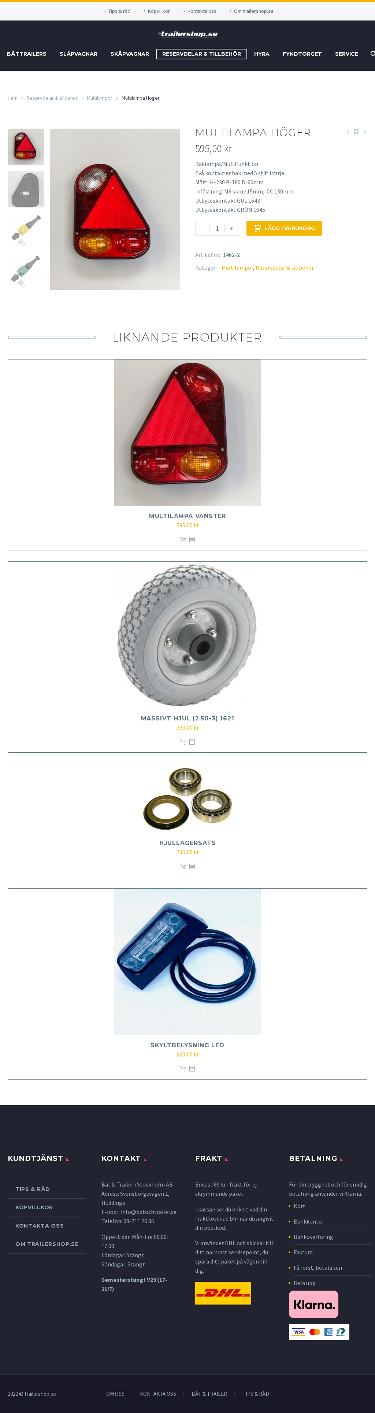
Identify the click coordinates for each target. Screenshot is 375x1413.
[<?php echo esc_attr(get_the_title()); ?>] (192, 540)
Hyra (262, 54)
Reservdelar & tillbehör (201, 54)
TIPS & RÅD (255, 1394)
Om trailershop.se (254, 11)
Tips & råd (119, 11)
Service (346, 54)
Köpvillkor (159, 11)
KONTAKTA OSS (158, 1394)
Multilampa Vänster (187, 516)
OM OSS (115, 1394)
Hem (13, 98)
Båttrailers (27, 54)
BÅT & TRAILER (209, 1394)
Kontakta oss (202, 11)
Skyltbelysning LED (187, 1045)
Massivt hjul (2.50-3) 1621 (187, 718)
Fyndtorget (302, 54)
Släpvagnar (78, 54)
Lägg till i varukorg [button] (183, 540)
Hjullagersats (187, 843)
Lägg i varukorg (284, 228)
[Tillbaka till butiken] (356, 131)
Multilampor (99, 98)
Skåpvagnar (130, 54)
